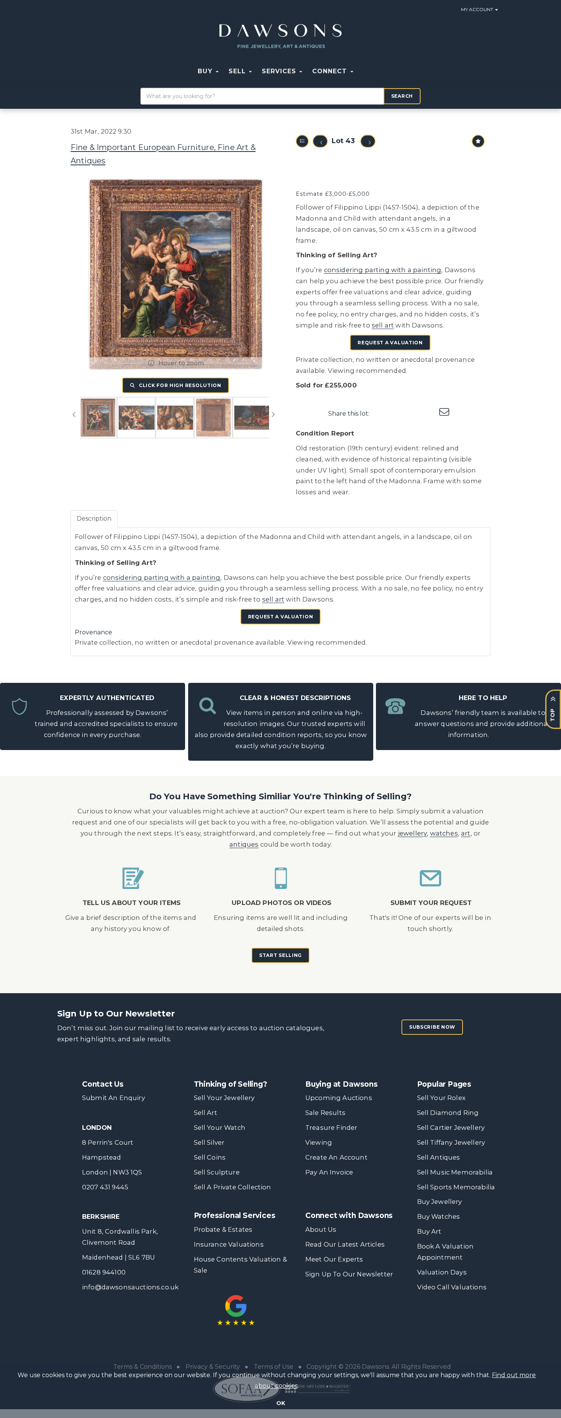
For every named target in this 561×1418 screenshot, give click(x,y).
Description (94, 518)
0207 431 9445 (105, 1187)
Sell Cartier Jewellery (451, 1127)
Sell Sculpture (217, 1172)
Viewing (318, 1142)
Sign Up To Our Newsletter (349, 1274)
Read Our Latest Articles (345, 1244)
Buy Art (429, 1231)
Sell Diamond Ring (448, 1112)
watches (444, 833)
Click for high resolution (179, 385)
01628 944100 (104, 1272)
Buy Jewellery (439, 1201)
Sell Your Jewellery (224, 1098)
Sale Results (325, 1112)
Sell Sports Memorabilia (456, 1187)
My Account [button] (477, 9)
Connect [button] (330, 71)
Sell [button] (238, 71)
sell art (383, 325)
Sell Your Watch (219, 1127)
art (466, 833)
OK (280, 1403)
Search (402, 96)
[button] (363, 71)
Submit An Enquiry (113, 1098)
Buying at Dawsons (341, 1084)
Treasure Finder (331, 1127)
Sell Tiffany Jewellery (451, 1142)
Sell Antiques (438, 1157)
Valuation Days (442, 1272)
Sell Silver (209, 1142)
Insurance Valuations (229, 1244)
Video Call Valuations (452, 1287)
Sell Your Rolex (441, 1098)
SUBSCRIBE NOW (432, 1027)
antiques (243, 844)
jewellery (412, 833)
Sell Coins (210, 1157)
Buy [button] (206, 71)
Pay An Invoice (329, 1172)
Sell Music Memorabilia (455, 1172)
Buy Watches (438, 1216)
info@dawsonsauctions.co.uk (130, 1287)
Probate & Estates (223, 1229)
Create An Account (336, 1157)
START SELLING (280, 955)
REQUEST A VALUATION (390, 342)
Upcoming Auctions (338, 1098)
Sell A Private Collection (232, 1187)
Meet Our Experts (334, 1259)
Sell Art (205, 1112)
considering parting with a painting (383, 270)
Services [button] (280, 71)
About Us (320, 1229)
